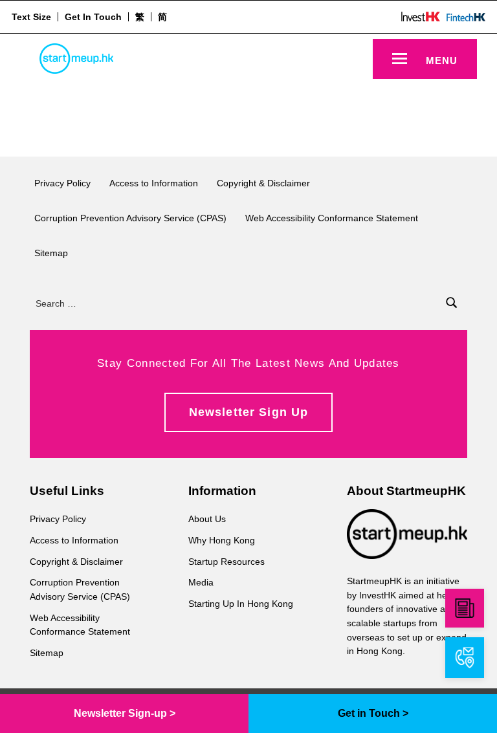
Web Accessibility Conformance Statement (331, 218)
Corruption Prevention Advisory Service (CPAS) (130, 218)
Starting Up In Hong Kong (240, 603)
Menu (442, 61)
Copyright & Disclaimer (263, 183)
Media (201, 582)
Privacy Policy (62, 183)
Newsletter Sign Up (249, 412)
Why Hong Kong (221, 540)
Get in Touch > (373, 713)
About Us (207, 519)
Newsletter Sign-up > (124, 713)
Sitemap (51, 253)
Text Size (31, 16)
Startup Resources (226, 561)
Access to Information (153, 183)
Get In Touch (93, 16)
